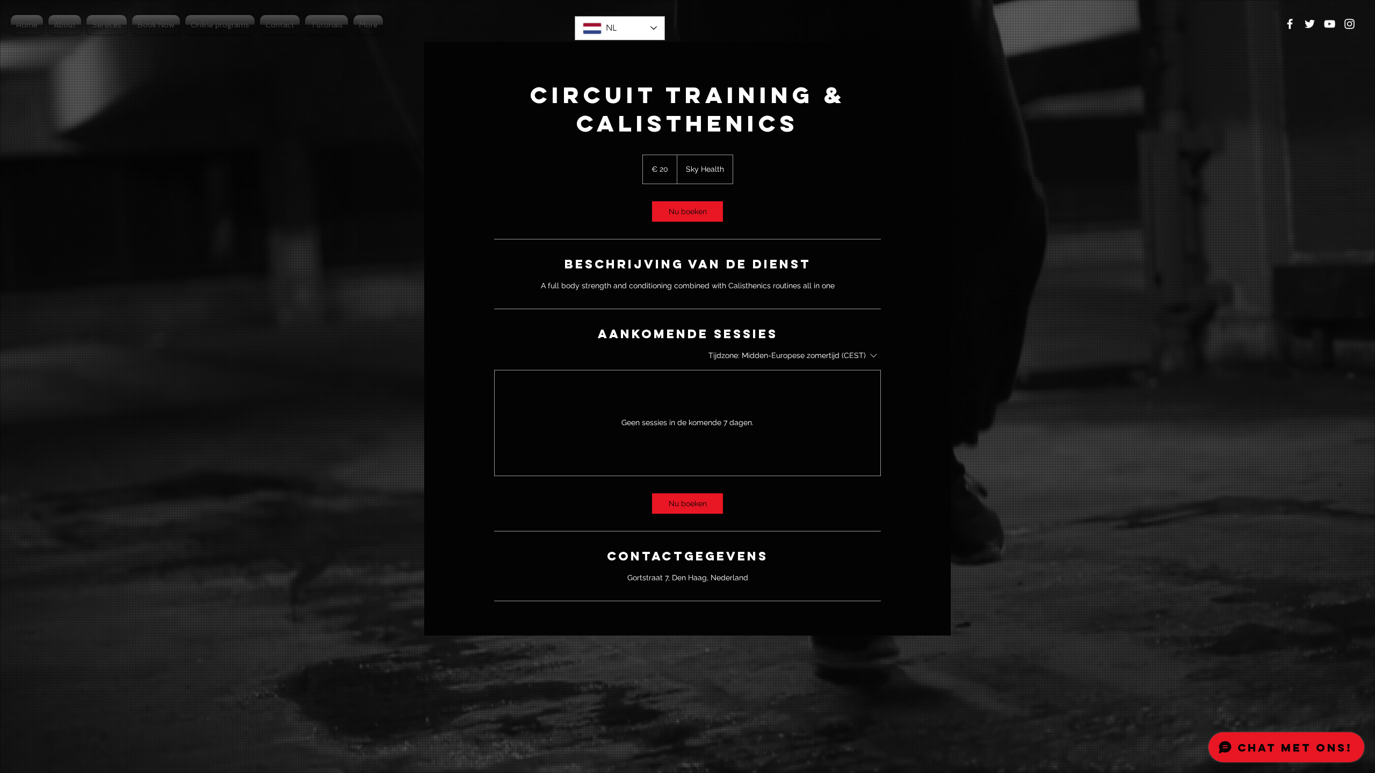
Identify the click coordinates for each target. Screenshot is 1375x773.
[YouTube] (1329, 24)
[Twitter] (1309, 24)
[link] (687, 211)
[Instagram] (1349, 24)
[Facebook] (1290, 24)
